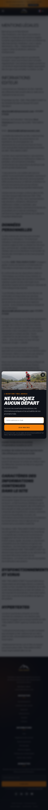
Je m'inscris (24, 427)
